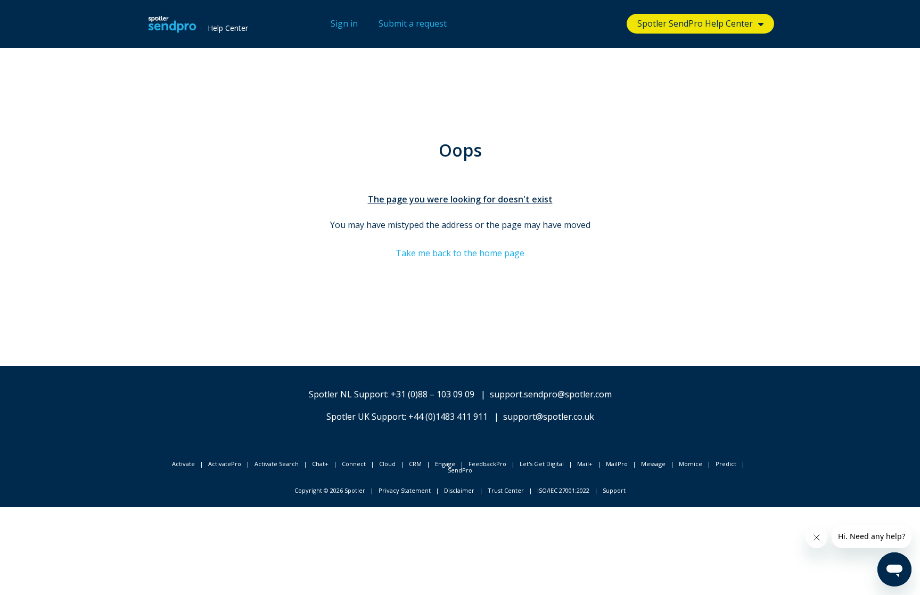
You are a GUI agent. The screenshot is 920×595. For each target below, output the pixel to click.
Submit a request (413, 23)
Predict (726, 464)
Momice (690, 464)
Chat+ (320, 464)
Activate (183, 464)
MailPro (617, 464)
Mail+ (585, 464)
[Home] (172, 24)
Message (653, 464)
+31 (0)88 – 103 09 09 (432, 394)
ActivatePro (224, 464)
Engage (445, 464)
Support (614, 490)
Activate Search (276, 464)
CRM (415, 464)
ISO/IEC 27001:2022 (563, 490)
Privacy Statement (405, 490)
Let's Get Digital (542, 464)
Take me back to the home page (460, 253)
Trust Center (506, 490)
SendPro (460, 470)
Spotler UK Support (365, 416)
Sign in (344, 23)
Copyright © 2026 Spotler (329, 490)
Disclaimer (459, 490)
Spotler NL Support (348, 394)
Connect (354, 464)
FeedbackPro (487, 464)
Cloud (387, 464)
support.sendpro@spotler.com (551, 394)
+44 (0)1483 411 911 (448, 416)
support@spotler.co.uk (548, 416)
